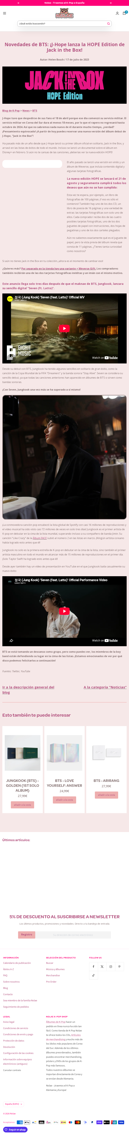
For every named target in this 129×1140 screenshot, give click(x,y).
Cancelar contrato (12, 1070)
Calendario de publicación (17, 963)
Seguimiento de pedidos (16, 1007)
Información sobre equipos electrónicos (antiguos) (17, 1062)
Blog (5, 988)
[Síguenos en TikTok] (93, 975)
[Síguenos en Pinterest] (119, 966)
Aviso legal (8, 1022)
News (26, 110)
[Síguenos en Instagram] (111, 966)
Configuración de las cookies (18, 1053)
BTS (34, 110)
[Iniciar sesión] (117, 13)
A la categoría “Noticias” (105, 687)
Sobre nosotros (11, 981)
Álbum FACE (40, 538)
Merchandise (53, 975)
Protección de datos (13, 1040)
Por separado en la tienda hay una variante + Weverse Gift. (58, 268)
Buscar (49, 963)
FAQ (5, 975)
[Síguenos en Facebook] (93, 966)
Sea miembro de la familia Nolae (20, 1000)
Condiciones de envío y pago (18, 1034)
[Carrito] (124, 13)
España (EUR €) (12, 1104)
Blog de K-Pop (11, 110)
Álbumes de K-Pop (55, 1022)
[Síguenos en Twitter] (102, 966)
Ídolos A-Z (8, 969)
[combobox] (63, 24)
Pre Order (51, 981)
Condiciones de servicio (15, 1028)
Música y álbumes (55, 969)
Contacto (8, 994)
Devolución (9, 1047)
